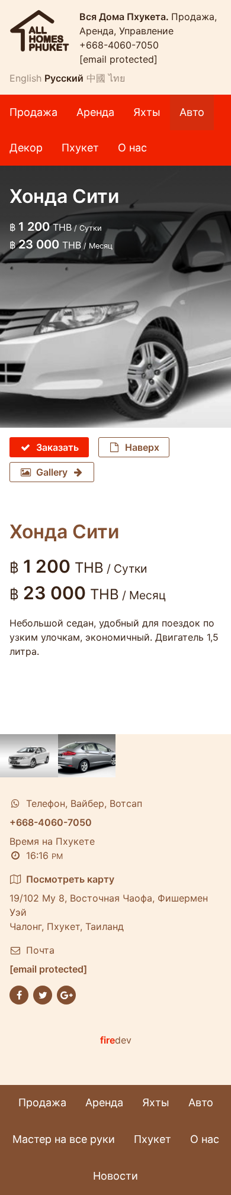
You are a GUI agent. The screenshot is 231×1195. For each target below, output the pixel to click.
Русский (64, 78)
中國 (95, 78)
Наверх (142, 447)
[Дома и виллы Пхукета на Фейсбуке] (18, 994)
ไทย (116, 78)
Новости (115, 1176)
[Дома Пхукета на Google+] (66, 994)
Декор (26, 147)
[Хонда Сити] (29, 755)
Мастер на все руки (63, 1139)
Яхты (147, 112)
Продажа (33, 112)
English (25, 78)
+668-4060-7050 (119, 45)
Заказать (57, 447)
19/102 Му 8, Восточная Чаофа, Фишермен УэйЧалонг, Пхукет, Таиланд (108, 902)
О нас (132, 147)
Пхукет (80, 147)
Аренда (95, 112)
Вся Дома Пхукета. (125, 16)
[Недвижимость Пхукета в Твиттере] (42, 994)
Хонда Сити (64, 531)
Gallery (52, 472)
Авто (191, 112)
